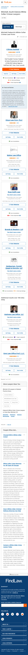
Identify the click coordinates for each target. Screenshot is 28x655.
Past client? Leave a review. (14, 194)
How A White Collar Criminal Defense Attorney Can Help (12, 510)
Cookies (22, 651)
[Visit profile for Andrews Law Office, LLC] (14, 309)
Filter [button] (4, 17)
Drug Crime (15, 402)
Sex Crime (6, 406)
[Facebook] (2, 614)
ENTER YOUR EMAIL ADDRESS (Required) (11, 602)
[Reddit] (22, 614)
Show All (3, 424)
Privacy (8, 651)
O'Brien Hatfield (12, 49)
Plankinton (12, 414)
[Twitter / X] (12, 614)
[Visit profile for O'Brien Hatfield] (14, 43)
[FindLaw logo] (8, 2)
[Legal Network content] (25, 643)
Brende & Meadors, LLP (14, 229)
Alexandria (5, 414)
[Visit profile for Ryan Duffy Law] (14, 186)
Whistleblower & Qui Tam (10, 398)
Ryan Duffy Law (14, 192)
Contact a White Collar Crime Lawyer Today (12, 546)
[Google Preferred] (2, 619)
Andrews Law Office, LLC (14, 314)
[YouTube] (7, 614)
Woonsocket (6, 416)
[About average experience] (20, 82)
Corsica (12, 416)
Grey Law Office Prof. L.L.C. (14, 353)
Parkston (19, 414)
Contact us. (15, 592)
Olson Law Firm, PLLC (14, 120)
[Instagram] (17, 614)
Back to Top (14, 574)
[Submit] (25, 605)
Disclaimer (15, 651)
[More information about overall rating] (19, 52)
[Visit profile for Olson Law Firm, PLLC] (14, 114)
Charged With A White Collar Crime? (12, 436)
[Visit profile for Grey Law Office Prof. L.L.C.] (14, 348)
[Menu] (2, 2)
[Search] (25, 2)
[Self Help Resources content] (25, 633)
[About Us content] (25, 624)
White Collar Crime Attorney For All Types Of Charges (12, 464)
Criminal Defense (8, 395)
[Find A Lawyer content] (25, 629)
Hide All (9, 424)
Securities (6, 402)
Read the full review (12, 106)
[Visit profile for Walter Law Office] (14, 149)
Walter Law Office (14, 155)
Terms (2, 651)
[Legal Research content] (25, 638)
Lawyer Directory (5, 6)
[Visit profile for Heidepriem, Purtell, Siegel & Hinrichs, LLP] (14, 260)
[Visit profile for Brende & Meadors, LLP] (14, 224)
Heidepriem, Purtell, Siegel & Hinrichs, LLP (14, 267)
